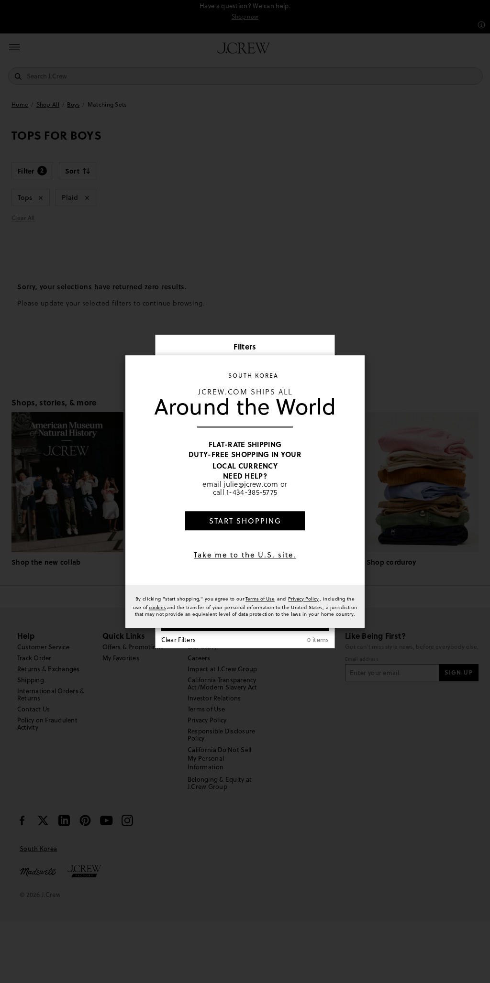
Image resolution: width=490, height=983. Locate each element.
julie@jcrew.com (250, 484)
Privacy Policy (303, 598)
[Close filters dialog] (324, 347)
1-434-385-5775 (251, 492)
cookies (157, 607)
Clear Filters (178, 639)
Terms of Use (260, 598)
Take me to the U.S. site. (245, 555)
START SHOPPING (245, 521)
